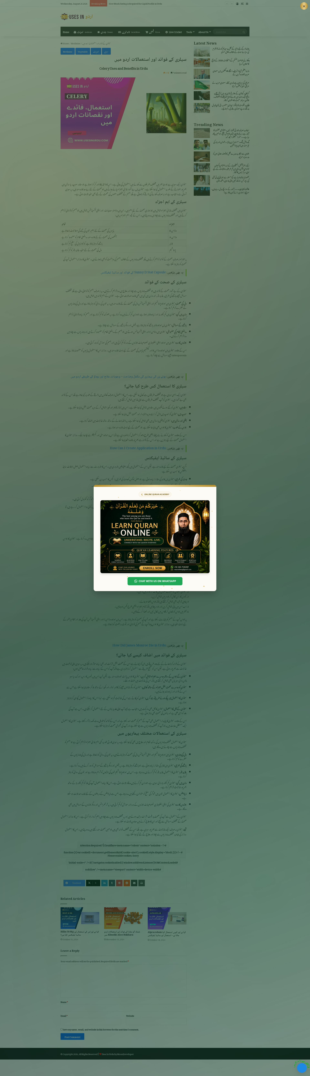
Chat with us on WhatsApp (157, 581)
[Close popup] (304, 6)
